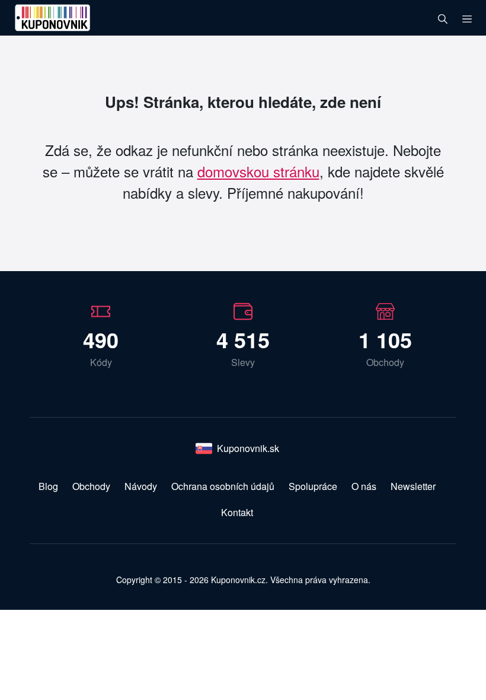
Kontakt (237, 512)
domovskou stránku (258, 171)
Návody (140, 486)
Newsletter (413, 486)
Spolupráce (313, 486)
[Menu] (467, 18)
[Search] (442, 18)
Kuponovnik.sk (248, 448)
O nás (363, 486)
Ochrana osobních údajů (222, 486)
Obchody (91, 486)
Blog (48, 486)
